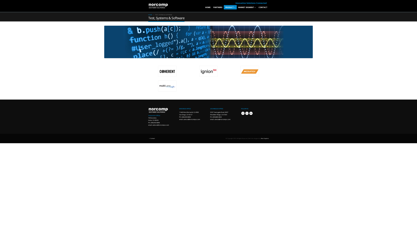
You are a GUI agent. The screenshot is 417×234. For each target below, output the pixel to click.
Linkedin (251, 113)
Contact (263, 7)
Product (229, 7)
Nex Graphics (265, 138)
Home (207, 7)
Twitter (247, 113)
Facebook (243, 113)
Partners (217, 7)
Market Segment (246, 7)
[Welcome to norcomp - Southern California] (158, 6)
